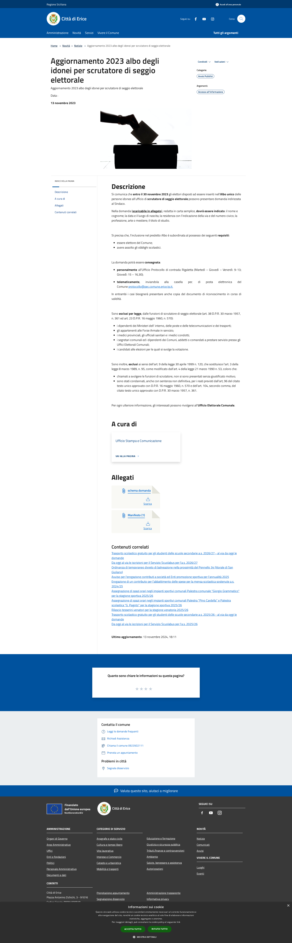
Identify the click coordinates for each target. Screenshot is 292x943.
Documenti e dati (56, 875)
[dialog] (146, 922)
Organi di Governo (57, 839)
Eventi (200, 873)
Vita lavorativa (105, 851)
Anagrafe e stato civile (109, 839)
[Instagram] (211, 18)
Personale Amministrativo (62, 869)
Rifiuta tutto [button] (160, 928)
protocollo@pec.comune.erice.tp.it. (150, 286)
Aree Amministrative (59, 845)
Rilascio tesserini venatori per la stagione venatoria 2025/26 (150, 610)
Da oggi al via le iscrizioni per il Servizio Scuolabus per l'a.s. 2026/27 (155, 562)
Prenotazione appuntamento (113, 893)
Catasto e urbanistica (109, 863)
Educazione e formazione (161, 838)
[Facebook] (194, 18)
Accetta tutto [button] (132, 929)
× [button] (288, 905)
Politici (50, 863)
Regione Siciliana (56, 4)
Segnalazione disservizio (111, 899)
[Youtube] (202, 18)
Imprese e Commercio (109, 857)
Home (54, 46)
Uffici (50, 851)
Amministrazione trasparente (163, 893)
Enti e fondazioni (56, 857)
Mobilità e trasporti (108, 869)
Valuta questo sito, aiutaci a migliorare (148, 790)
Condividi (203, 62)
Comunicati (203, 845)
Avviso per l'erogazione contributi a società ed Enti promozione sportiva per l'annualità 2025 (170, 577)
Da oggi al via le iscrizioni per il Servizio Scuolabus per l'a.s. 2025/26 (155, 624)
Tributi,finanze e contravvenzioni (165, 851)
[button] (145, 937)
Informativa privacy (158, 899)
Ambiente (152, 857)
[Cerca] (241, 19)
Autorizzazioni (155, 869)
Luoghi (200, 867)
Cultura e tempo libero (109, 845)
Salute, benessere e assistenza (164, 863)
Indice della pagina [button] (64, 181)
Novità (66, 46)
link (178, 922)
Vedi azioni (220, 62)
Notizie (78, 46)
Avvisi (200, 851)
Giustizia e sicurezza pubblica (163, 844)
